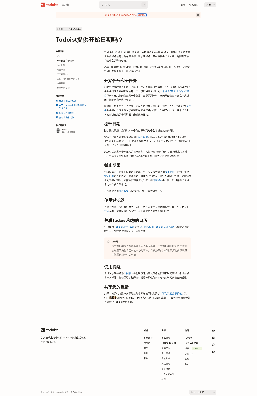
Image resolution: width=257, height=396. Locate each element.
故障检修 (60, 29)
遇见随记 (142, 15)
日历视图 (157, 180)
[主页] (49, 5)
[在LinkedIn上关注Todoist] (213, 338)
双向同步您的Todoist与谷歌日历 (157, 226)
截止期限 (61, 69)
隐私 (47, 392)
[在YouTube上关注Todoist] (213, 331)
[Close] (198, 15)
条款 (52, 392)
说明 (59, 56)
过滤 (106, 211)
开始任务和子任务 (65, 60)
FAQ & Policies (75, 29)
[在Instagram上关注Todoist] (213, 345)
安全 (42, 392)
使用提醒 (61, 83)
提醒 (128, 273)
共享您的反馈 (63, 88)
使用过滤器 (62, 74)
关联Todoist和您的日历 (68, 79)
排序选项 (123, 190)
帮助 (65, 5)
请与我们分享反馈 (172, 293)
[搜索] (143, 4)
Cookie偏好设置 (62, 392)
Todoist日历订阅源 (124, 226)
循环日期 (61, 65)
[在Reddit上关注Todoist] (213, 352)
